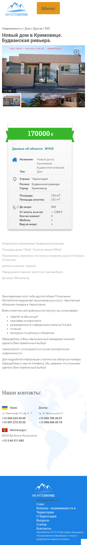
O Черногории (46, 516)
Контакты (43, 528)
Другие (37, 28)
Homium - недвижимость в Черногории (56, 510)
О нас (40, 504)
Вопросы (42, 520)
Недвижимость (12, 28)
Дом (28, 28)
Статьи (41, 524)
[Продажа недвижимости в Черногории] (16, 7)
